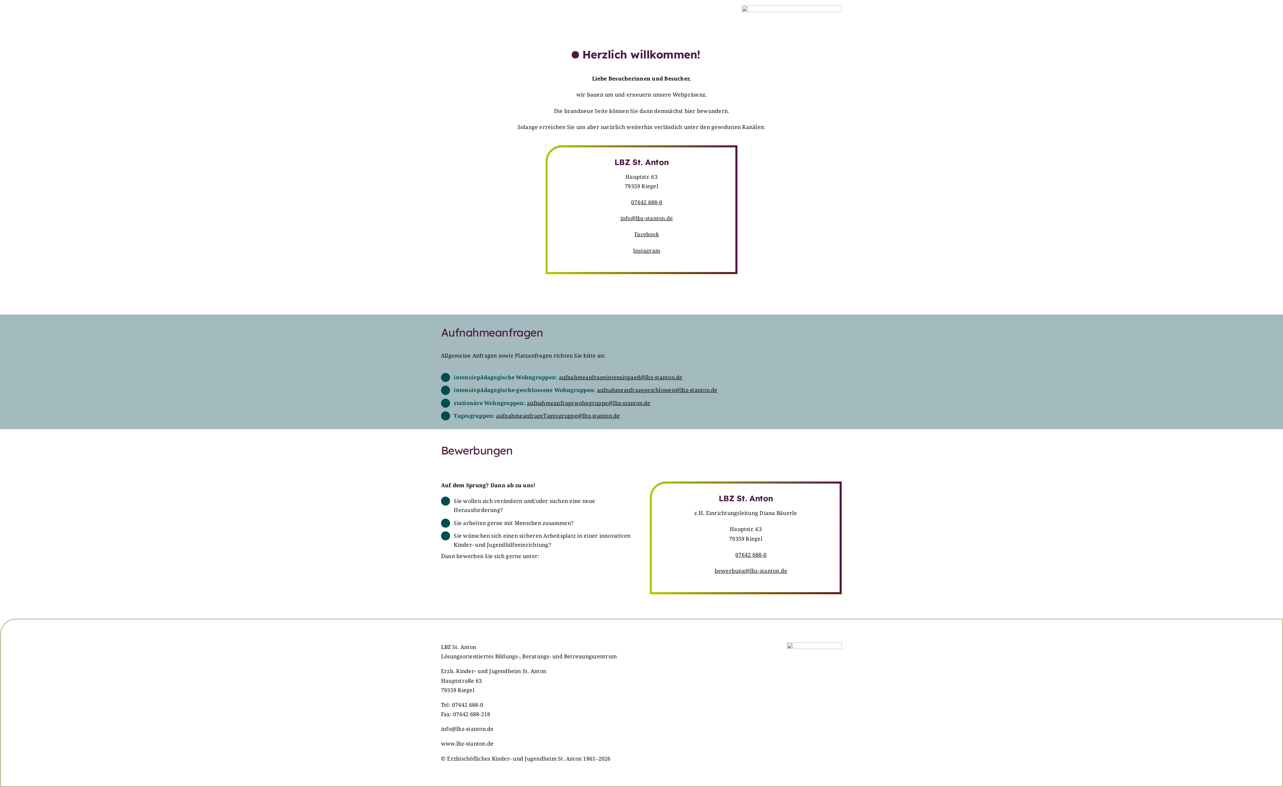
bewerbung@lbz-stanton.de (751, 570)
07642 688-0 (646, 202)
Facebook (646, 234)
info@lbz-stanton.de (646, 218)
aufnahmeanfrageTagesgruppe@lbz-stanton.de (558, 415)
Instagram (646, 250)
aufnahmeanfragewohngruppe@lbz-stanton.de (589, 403)
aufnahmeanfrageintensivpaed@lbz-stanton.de (621, 377)
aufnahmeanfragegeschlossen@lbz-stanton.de (657, 390)
